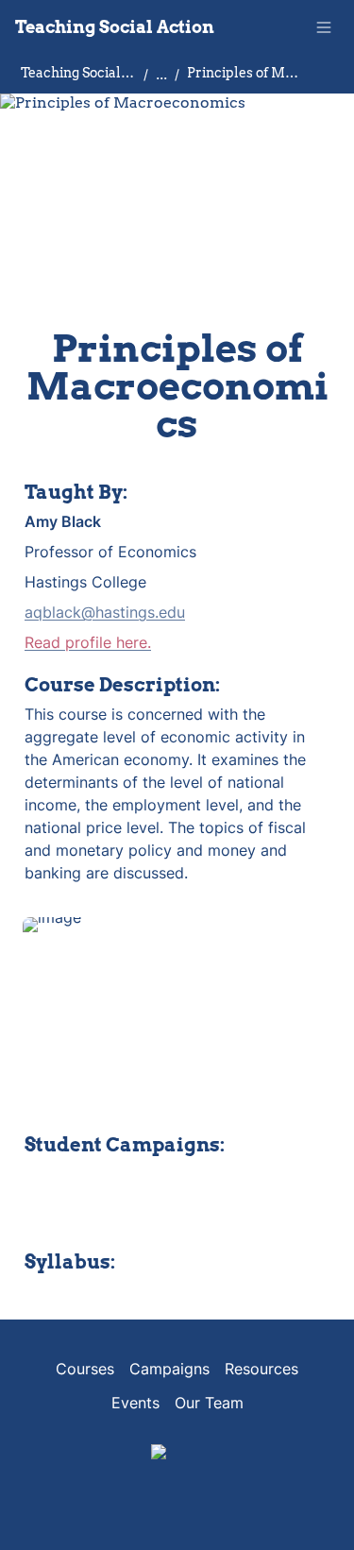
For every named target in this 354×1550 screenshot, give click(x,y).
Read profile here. (88, 642)
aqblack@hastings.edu (105, 612)
